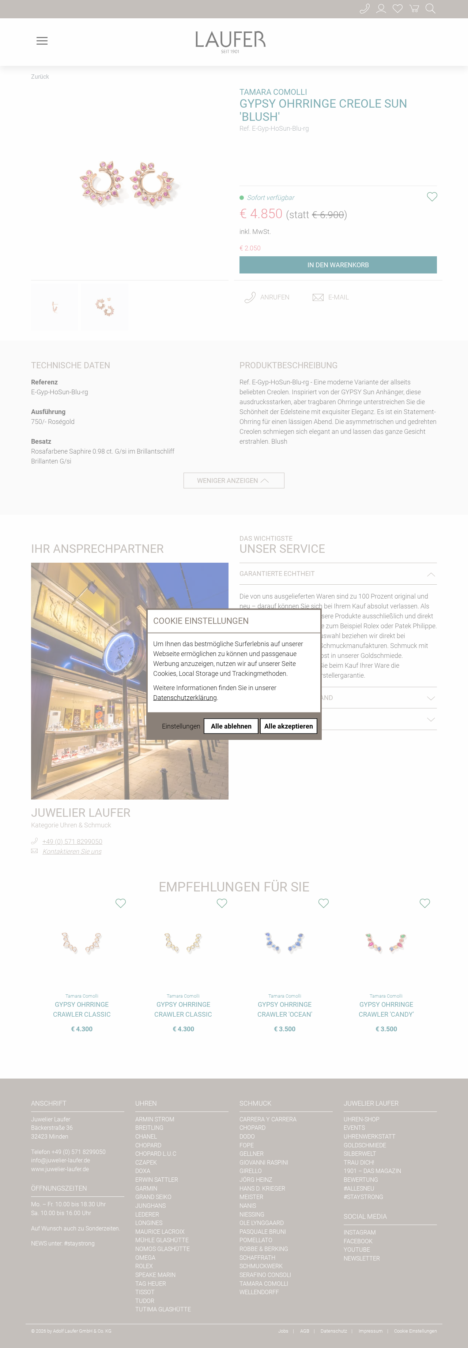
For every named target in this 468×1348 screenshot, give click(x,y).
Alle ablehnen (231, 726)
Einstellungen (181, 726)
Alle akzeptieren (288, 726)
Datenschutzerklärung (185, 697)
